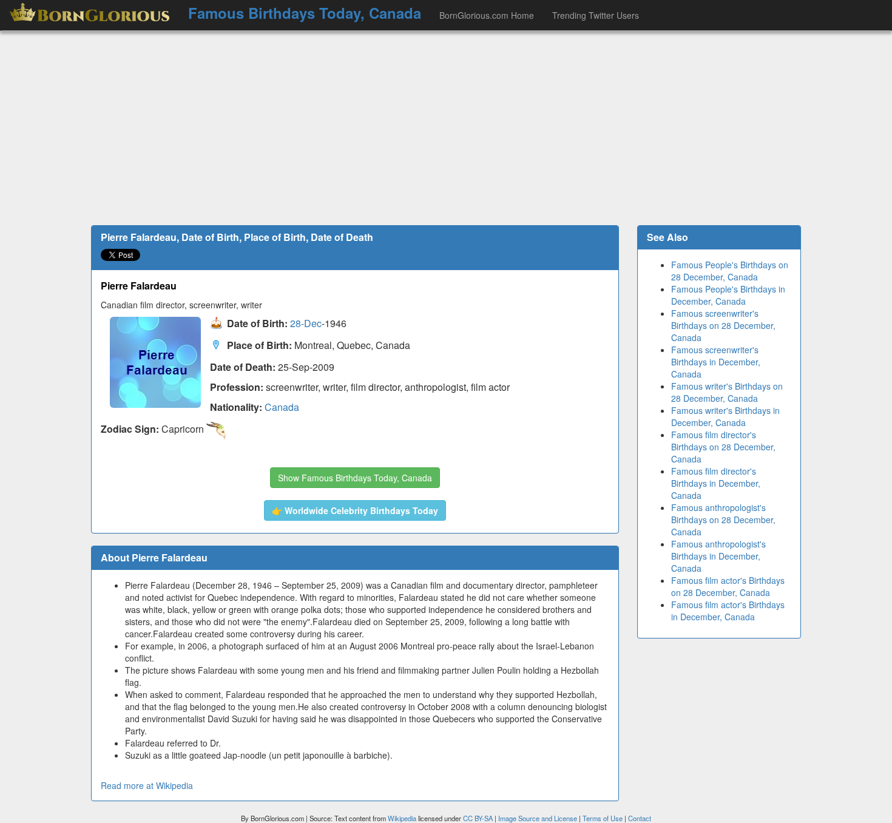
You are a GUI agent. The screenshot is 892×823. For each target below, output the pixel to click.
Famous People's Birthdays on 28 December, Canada (729, 271)
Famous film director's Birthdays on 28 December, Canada (723, 446)
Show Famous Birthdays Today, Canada (355, 478)
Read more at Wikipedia (147, 785)
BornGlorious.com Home (486, 15)
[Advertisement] (446, 128)
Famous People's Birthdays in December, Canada (728, 295)
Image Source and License (537, 818)
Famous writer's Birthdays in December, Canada (725, 416)
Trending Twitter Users (595, 15)
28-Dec (306, 324)
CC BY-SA (478, 818)
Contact (639, 818)
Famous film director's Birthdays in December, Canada (715, 483)
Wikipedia (402, 818)
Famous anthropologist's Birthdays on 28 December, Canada (723, 519)
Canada (282, 407)
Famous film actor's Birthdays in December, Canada (728, 610)
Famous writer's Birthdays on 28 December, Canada (727, 392)
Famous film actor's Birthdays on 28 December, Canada (728, 586)
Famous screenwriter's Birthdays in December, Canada (715, 362)
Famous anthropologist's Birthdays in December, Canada (718, 556)
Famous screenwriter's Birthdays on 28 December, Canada (723, 325)
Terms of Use (603, 818)
